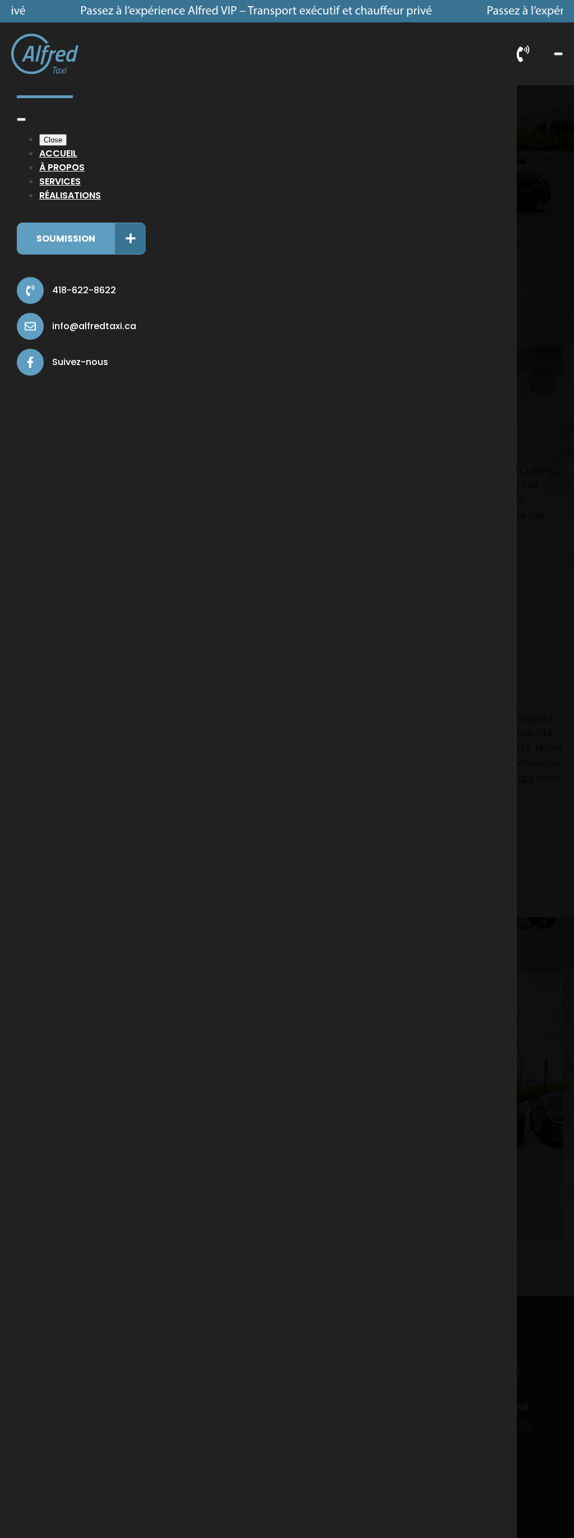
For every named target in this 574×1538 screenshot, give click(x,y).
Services (60, 181)
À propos (62, 167)
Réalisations (70, 195)
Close (53, 140)
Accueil (58, 153)
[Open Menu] (558, 54)
